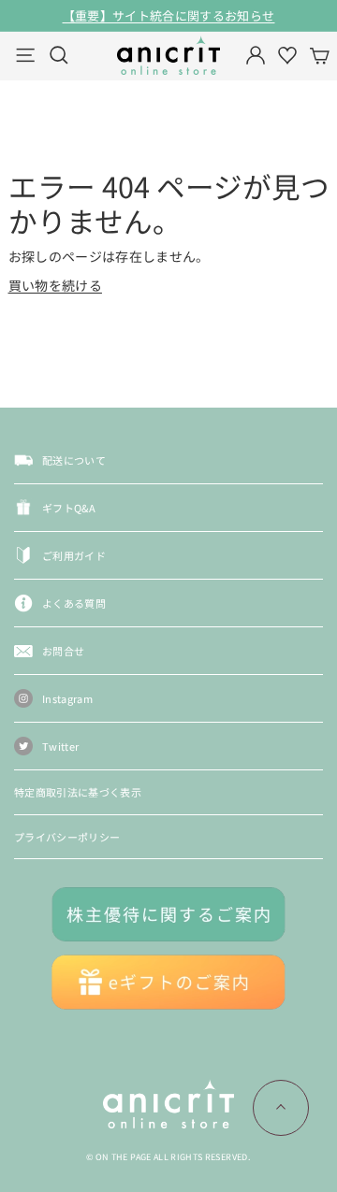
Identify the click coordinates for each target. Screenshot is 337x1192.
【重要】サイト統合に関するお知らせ (169, 15)
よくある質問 (74, 603)
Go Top (281, 1108)
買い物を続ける (55, 285)
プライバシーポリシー (67, 836)
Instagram (67, 698)
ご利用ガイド (74, 555)
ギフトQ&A (68, 507)
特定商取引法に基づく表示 (77, 791)
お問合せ (63, 650)
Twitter (60, 746)
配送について (74, 459)
